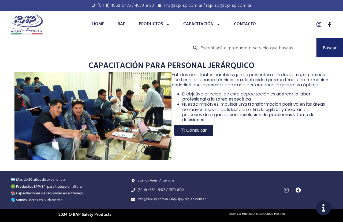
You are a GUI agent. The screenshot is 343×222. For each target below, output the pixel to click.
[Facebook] (298, 190)
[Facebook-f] (329, 24)
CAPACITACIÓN (198, 24)
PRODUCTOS (151, 24)
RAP (121, 24)
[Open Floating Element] (323, 207)
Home (98, 24)
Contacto (245, 24)
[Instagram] (319, 24)
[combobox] (252, 47)
